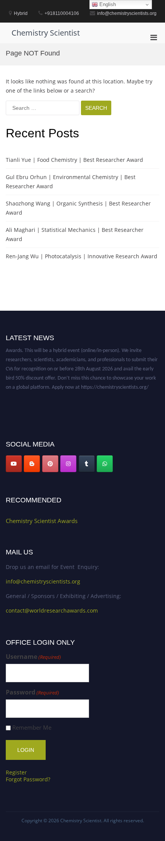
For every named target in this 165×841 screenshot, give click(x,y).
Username (33, 657)
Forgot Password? (28, 779)
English (107, 4)
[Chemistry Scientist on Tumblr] (87, 463)
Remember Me (31, 727)
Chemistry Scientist (46, 33)
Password (32, 692)
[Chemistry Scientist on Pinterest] (50, 463)
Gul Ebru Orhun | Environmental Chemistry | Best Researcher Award (70, 181)
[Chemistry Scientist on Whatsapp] (105, 463)
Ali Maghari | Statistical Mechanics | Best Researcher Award (75, 234)
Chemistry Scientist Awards (42, 521)
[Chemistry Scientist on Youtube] (14, 463)
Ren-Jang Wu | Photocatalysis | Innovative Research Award (81, 256)
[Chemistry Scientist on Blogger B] (32, 463)
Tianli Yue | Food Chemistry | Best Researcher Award (74, 159)
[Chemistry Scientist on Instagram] (68, 463)
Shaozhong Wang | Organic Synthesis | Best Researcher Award (78, 208)
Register (16, 772)
